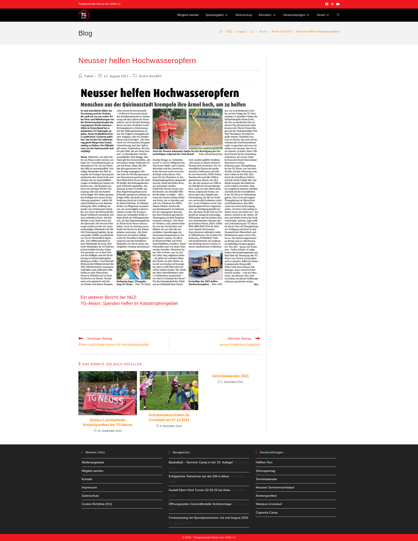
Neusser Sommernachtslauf (275, 487)
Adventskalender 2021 (230, 376)
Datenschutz (90, 495)
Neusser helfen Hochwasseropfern (318, 31)
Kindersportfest (266, 495)
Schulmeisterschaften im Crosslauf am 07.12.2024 (168, 417)
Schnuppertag (265, 471)
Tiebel (88, 76)
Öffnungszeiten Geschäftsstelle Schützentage (200, 504)
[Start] (220, 31)
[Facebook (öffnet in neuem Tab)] (327, 4)
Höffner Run (264, 462)
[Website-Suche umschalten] (338, 15)
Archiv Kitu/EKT (150, 76)
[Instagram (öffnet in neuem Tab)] (332, 4)
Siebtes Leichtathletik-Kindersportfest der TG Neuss (107, 422)
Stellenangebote (93, 462)
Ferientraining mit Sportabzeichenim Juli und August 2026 (208, 517)
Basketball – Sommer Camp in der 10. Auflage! (201, 462)
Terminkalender (266, 479)
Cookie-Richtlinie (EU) (97, 504)
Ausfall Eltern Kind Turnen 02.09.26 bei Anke (199, 490)
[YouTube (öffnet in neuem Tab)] (337, 4)
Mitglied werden (92, 471)
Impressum (89, 487)
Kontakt (87, 479)
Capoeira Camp (267, 512)
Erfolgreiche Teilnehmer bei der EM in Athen (199, 476)
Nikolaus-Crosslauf (269, 504)
